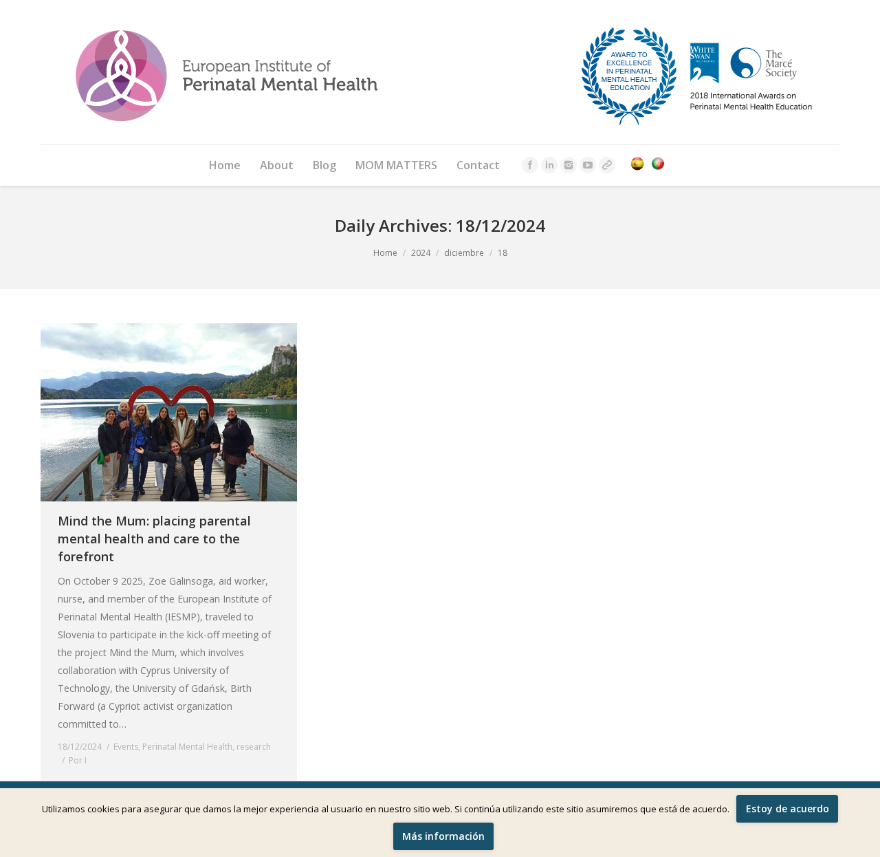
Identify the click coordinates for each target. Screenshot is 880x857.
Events (125, 746)
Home (385, 253)
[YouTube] (588, 165)
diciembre (464, 253)
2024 (420, 253)
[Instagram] (568, 165)
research (253, 746)
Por (78, 760)
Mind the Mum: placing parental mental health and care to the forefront (154, 538)
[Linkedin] (549, 165)
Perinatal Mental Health (187, 746)
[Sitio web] (607, 165)
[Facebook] (530, 165)
